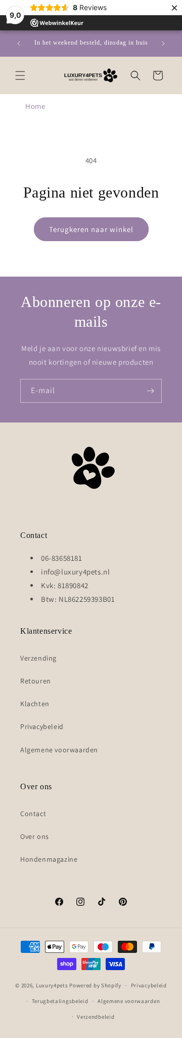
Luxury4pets (52, 985)
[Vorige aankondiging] (19, 43)
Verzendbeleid (95, 1016)
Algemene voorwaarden (59, 749)
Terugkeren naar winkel (91, 229)
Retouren (35, 680)
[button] (20, 75)
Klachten (35, 703)
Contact (33, 813)
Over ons (34, 836)
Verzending (38, 658)
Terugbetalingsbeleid (60, 1001)
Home (35, 106)
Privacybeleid (42, 726)
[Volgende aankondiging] (163, 43)
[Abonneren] (150, 391)
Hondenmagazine (48, 859)
